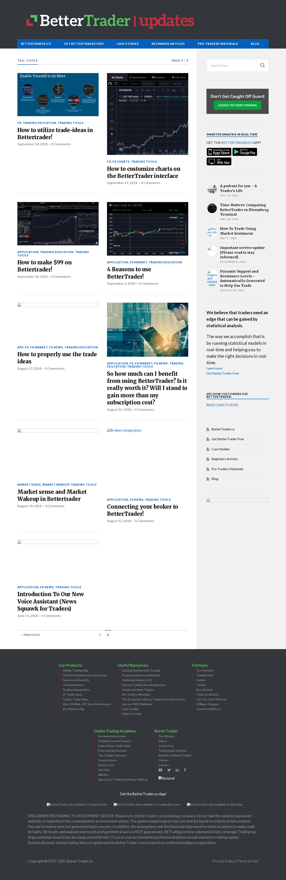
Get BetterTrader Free (84, 43)
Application (28, 252)
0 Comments (61, 144)
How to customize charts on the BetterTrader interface (143, 172)
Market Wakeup (56, 484)
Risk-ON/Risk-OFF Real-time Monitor (87, 704)
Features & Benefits (76, 680)
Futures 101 (106, 765)
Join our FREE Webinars (137, 704)
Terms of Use (247, 861)
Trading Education (39, 123)
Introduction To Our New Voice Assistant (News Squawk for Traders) (50, 601)
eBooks (103, 774)
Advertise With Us (208, 709)
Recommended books (112, 736)
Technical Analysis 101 (137, 680)
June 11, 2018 (27, 616)
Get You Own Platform (211, 699)
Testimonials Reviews (172, 750)
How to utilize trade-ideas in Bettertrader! (55, 134)
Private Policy (224, 861)
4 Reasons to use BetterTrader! (129, 273)
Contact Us (166, 745)
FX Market (138, 262)
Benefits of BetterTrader (174, 755)
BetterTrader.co (36, 43)
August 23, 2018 (29, 368)
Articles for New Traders (138, 689)
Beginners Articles (168, 43)
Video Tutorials (132, 713)
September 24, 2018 (32, 144)
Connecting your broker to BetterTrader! (142, 510)
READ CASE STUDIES (222, 405)
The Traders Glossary (112, 755)
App (20, 347)
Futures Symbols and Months (141, 675)
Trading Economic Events (114, 741)
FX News (56, 347)
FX (19, 123)
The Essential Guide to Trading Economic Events (154, 699)
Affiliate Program (207, 704)
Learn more (214, 368)
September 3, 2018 (121, 283)
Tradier (201, 685)
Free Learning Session (112, 750)
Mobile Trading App (75, 670)
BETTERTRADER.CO (237, 142)
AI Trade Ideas (72, 694)
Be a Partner (204, 689)
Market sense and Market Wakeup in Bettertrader (52, 495)
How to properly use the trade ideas (57, 358)
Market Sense (29, 484)
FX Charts (121, 161)
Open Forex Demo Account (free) (84, 675)
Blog (255, 43)
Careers (163, 765)
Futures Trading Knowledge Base (144, 685)
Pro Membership (73, 709)
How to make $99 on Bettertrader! (44, 266)
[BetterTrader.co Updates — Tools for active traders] (143, 19)
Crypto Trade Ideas (75, 699)
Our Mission (166, 736)
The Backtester (73, 685)
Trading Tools (71, 123)
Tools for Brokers (207, 694)
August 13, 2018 (119, 521)
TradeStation (205, 675)
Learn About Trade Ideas (114, 745)
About (162, 741)
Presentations (107, 760)
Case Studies (128, 43)
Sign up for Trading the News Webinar (123, 779)
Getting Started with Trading (141, 670)
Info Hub (104, 770)
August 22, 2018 (119, 409)
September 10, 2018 (32, 276)
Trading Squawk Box (76, 689)
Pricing (162, 760)
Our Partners (205, 670)
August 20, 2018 (29, 506)
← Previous (29, 635)
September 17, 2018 (122, 183)
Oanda (200, 680)
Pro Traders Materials (218, 43)
